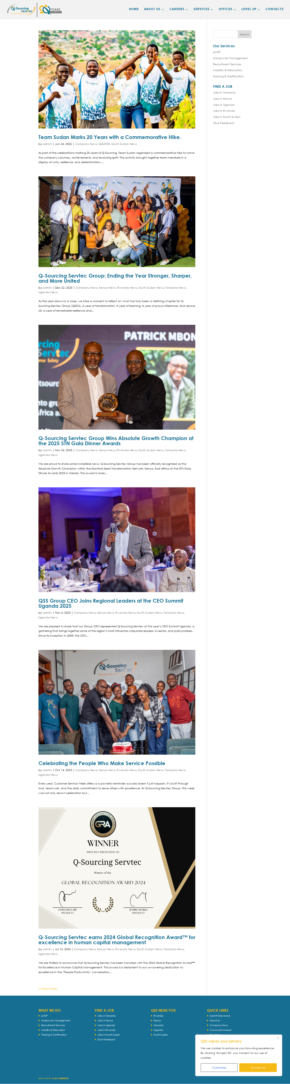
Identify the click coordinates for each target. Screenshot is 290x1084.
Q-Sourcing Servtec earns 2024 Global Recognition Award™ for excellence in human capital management (116, 939)
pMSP (217, 52)
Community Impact (221, 1030)
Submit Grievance (220, 1015)
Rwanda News (127, 287)
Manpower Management (230, 58)
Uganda (158, 1030)
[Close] (278, 1038)
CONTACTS (275, 9)
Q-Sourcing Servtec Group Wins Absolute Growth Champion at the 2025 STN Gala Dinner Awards (116, 440)
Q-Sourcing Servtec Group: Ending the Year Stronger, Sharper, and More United (115, 278)
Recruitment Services (227, 64)
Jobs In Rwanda (224, 110)
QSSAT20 (104, 144)
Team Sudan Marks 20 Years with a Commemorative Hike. (109, 137)
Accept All (258, 1067)
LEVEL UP (248, 9)
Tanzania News (175, 287)
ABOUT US (152, 9)
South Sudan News (124, 144)
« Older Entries (47, 988)
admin (47, 144)
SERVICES (202, 9)
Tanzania (159, 1025)
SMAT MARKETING (60, 1078)
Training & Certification (228, 76)
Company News (86, 144)
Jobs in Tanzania (224, 92)
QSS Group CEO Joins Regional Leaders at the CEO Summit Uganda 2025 (110, 603)
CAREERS (176, 9)
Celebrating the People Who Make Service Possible (101, 763)
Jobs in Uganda (223, 105)
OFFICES (225, 9)
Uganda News (48, 292)
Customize (219, 1067)
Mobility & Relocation (227, 70)
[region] (238, 1055)
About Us (215, 1020)
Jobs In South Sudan (226, 117)
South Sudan (161, 1034)
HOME (134, 9)
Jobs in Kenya (222, 98)
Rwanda (158, 1015)
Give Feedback (223, 123)
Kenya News (107, 287)
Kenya (157, 1020)
